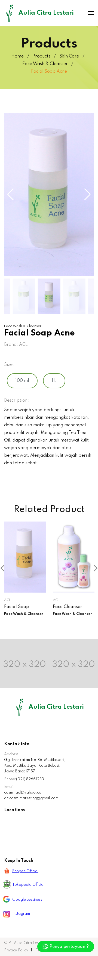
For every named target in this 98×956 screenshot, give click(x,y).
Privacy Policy (16, 950)
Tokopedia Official (28, 885)
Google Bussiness (27, 899)
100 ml (22, 381)
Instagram (21, 914)
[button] (10, 194)
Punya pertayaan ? (69, 947)
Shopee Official (25, 871)
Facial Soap (16, 607)
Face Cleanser (67, 607)
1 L (54, 381)
